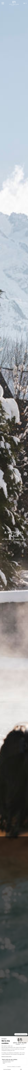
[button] (25, 3)
